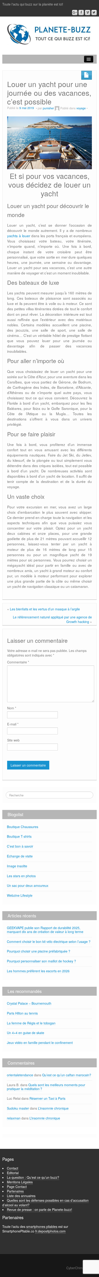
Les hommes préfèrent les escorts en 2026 (38, 971)
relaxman (13, 1118)
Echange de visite (20, 856)
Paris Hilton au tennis (22, 1013)
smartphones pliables (41, 1226)
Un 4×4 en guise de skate (25, 1032)
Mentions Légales (20, 1182)
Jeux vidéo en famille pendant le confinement (40, 1042)
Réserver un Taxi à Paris (47, 1098)
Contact (12, 1168)
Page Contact (17, 1186)
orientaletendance (20, 1075)
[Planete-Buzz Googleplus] (74, 12)
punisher (48, 108)
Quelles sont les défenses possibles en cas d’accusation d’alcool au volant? (45, 1202)
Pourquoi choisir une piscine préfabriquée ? (38, 951)
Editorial (13, 1172)
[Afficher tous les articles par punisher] (57, 108)
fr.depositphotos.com (50, 1231)
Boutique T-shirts (19, 836)
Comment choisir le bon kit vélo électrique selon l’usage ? (48, 941)
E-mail (12, 724)
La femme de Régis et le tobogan (31, 1023)
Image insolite (17, 866)
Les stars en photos (21, 876)
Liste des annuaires (21, 1195)
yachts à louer (18, 235)
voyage (81, 108)
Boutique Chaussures (22, 826)
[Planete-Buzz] (49, 34)
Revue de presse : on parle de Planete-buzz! (39, 1209)
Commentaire (18, 662)
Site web (13, 740)
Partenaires (15, 1191)
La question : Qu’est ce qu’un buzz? (33, 1177)
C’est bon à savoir (20, 846)
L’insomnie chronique (53, 1108)
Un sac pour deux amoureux (27, 885)
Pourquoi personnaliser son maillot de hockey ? (41, 961)
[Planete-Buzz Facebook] (81, 12)
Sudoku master (18, 1108)
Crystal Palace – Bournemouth (29, 1003)
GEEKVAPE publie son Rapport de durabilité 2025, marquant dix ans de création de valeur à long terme (45, 929)
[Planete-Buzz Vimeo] (87, 12)
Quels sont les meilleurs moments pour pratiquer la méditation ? (46, 1086)
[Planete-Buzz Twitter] (94, 12)
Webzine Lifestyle (19, 895)
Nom (11, 708)
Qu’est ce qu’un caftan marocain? (66, 1075)
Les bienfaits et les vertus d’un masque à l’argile (45, 609)
